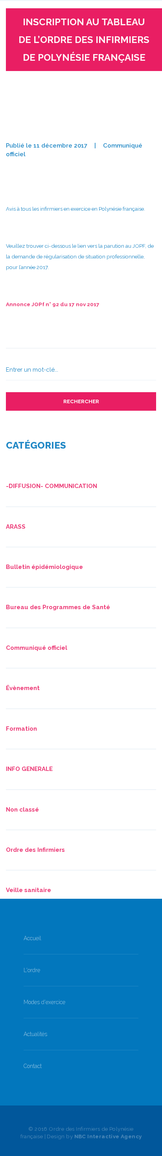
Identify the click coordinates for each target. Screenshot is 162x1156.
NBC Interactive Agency (108, 1136)
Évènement (23, 688)
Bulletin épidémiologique (44, 567)
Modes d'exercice (44, 1002)
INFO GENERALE (29, 769)
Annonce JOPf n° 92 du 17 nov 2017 (52, 304)
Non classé (22, 809)
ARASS (16, 526)
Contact (33, 1066)
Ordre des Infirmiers (35, 849)
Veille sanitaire (28, 890)
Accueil (32, 938)
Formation (21, 728)
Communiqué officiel (36, 647)
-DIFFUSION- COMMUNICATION (51, 486)
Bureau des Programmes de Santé (58, 607)
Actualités (35, 1034)
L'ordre (32, 970)
